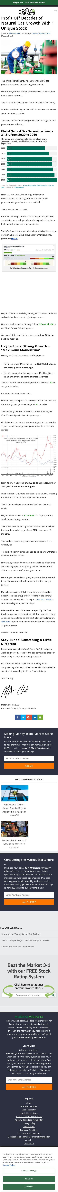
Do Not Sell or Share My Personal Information (29, 1136)
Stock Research (29, 1109)
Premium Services (29, 1106)
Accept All (29, 1186)
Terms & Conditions (29, 1130)
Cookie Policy (29, 1126)
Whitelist (29, 1140)
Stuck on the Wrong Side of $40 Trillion (20, 934)
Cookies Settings (28, 1170)
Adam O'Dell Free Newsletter (29, 1116)
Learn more (39, 1037)
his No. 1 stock (44, 599)
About (29, 1103)
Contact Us (29, 1143)
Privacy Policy (29, 1123)
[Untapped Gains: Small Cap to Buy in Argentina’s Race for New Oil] (14, 793)
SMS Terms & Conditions (28, 1133)
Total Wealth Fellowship (35, 2)
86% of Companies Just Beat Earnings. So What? (25, 940)
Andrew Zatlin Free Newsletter (29, 1120)
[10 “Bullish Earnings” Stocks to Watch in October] (14, 829)
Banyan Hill (18, 2)
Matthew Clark (14, 33)
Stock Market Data (29, 1113)
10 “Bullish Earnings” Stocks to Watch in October (14, 844)
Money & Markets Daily (41, 33)
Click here (5, 621)
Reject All (29, 1179)
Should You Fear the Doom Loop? (17, 946)
